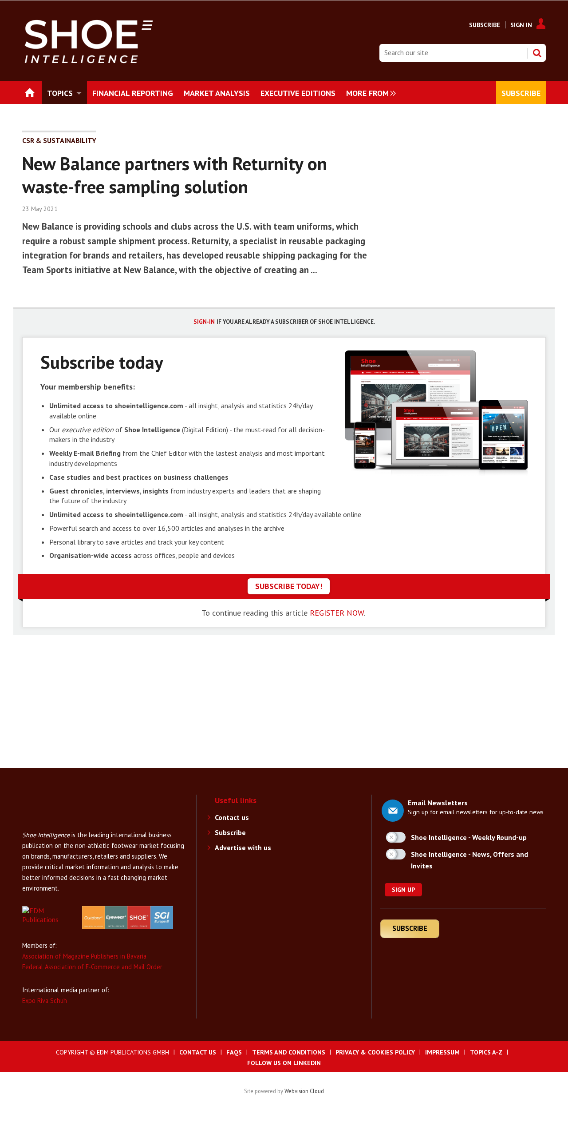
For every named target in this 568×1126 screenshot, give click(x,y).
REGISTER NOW (337, 613)
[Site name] (57, 825)
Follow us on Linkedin (284, 1063)
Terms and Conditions (288, 1052)
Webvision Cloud (304, 1090)
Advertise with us (243, 847)
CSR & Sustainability (59, 140)
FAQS (234, 1052)
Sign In (521, 24)
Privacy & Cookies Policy (375, 1052)
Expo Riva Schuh (44, 1000)
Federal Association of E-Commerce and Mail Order (92, 967)
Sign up (403, 890)
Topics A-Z (486, 1052)
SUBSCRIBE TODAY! (288, 586)
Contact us (232, 817)
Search (537, 53)
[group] (369, 92)
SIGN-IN (204, 322)
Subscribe (484, 24)
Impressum (442, 1052)
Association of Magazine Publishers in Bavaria (84, 956)
